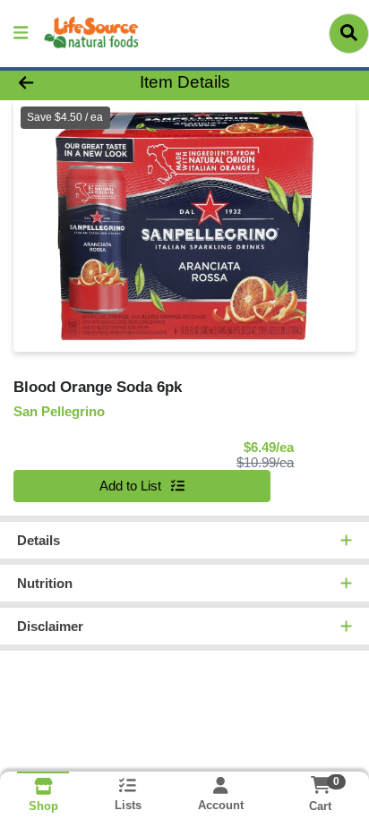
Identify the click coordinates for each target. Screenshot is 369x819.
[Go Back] (56, 83)
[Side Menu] (20, 33)
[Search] (348, 33)
